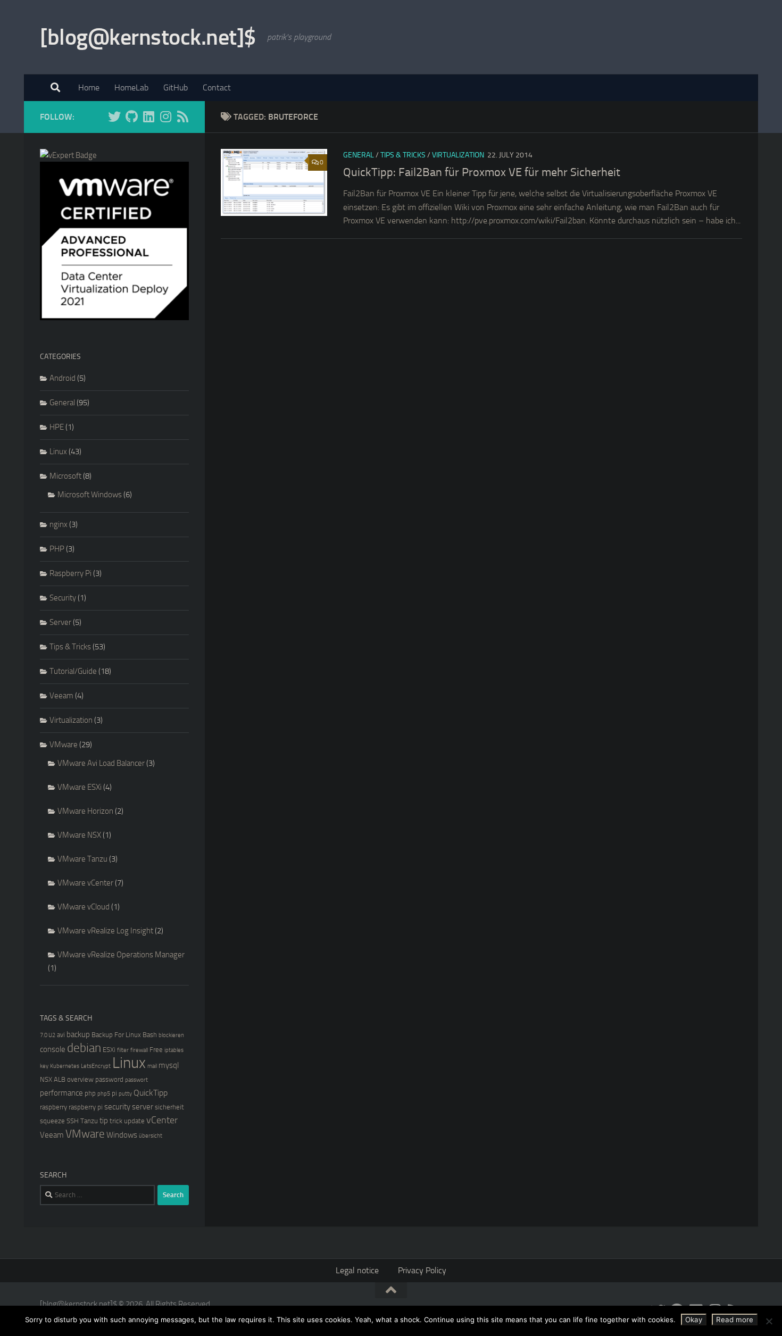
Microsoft (65, 476)
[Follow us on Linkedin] (148, 116)
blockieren (171, 1035)
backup (78, 1034)
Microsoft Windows (89, 494)
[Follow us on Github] (131, 116)
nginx (58, 524)
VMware (63, 744)
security (117, 1107)
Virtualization (458, 155)
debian (84, 1048)
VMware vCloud (83, 907)
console (52, 1049)
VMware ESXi (79, 787)
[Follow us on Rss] (182, 116)
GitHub (175, 87)
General (358, 155)
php (90, 1093)
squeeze (52, 1121)
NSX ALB (52, 1079)
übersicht (150, 1135)
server (142, 1107)
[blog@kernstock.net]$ (148, 37)
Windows (121, 1135)
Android (62, 378)
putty (125, 1093)
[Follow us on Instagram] (165, 116)
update (134, 1121)
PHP (56, 549)
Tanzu (89, 1121)
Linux (58, 451)
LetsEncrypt (96, 1066)
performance (61, 1093)
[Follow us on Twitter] (114, 116)
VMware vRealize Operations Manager (121, 954)
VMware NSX (79, 835)
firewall (139, 1050)
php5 (103, 1093)
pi (114, 1093)
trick (116, 1121)
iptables (174, 1050)
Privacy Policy (422, 1270)
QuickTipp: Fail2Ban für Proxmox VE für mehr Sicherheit (481, 172)
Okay (693, 1319)
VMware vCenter (85, 883)
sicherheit (169, 1107)
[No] (768, 1321)
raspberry (53, 1107)
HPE (56, 427)
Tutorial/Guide (73, 671)
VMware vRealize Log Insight (105, 931)
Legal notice (357, 1270)
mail (152, 1066)
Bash (150, 1035)
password (109, 1079)
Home (88, 87)
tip (103, 1120)
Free (156, 1050)
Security (62, 598)
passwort (136, 1079)
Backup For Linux (116, 1035)
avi (61, 1035)
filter (123, 1050)
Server (60, 622)
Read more (734, 1319)
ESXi (109, 1050)
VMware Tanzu (82, 859)
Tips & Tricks (403, 155)
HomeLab (131, 87)
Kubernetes (64, 1066)
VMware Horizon (85, 811)
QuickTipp (151, 1093)
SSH (72, 1121)
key (44, 1066)
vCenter (162, 1120)
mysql (169, 1065)
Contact (217, 87)
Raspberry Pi (70, 573)
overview (80, 1079)
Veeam (61, 695)
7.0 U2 (47, 1035)
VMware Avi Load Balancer (101, 763)
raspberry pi (86, 1107)
